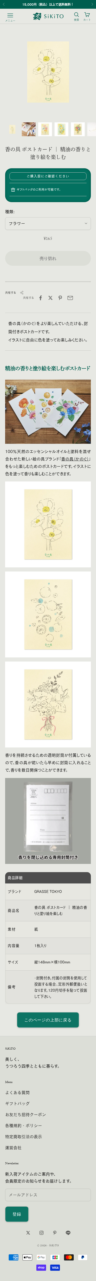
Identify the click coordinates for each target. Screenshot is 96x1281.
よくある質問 (17, 1092)
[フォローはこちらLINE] (68, 1232)
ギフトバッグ (17, 1103)
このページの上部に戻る (48, 1019)
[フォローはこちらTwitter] (28, 1232)
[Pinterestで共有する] (60, 298)
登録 (17, 1214)
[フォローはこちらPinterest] (54, 1232)
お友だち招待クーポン (25, 1114)
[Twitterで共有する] (50, 298)
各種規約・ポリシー (23, 1126)
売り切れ (48, 258)
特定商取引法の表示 (23, 1137)
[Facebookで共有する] (40, 298)
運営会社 (13, 1148)
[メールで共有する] (70, 298)
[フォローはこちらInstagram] (41, 1232)
